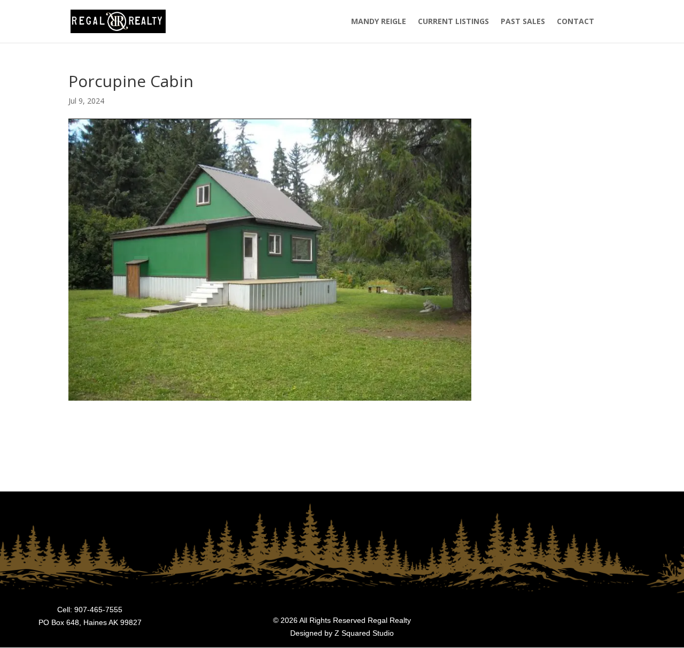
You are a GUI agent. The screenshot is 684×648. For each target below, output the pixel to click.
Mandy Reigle (378, 22)
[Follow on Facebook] (657, 624)
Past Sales (523, 22)
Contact (575, 22)
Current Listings (453, 22)
